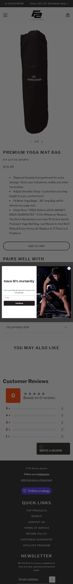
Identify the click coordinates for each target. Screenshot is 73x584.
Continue (19, 303)
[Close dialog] (68, 268)
